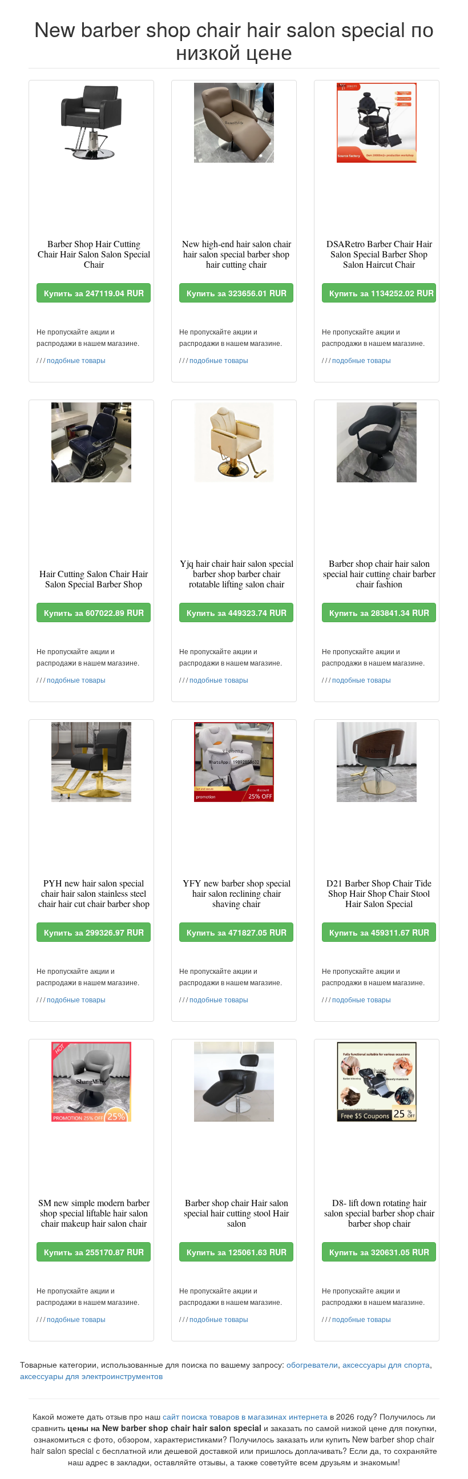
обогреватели (312, 1364)
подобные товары (76, 360)
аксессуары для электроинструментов (91, 1375)
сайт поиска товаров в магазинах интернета (245, 1416)
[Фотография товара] (91, 123)
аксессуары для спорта (386, 1364)
